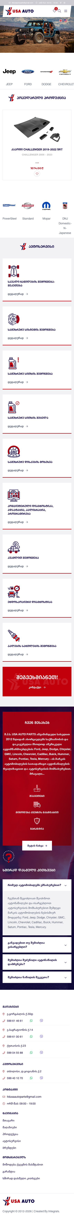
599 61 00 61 (15, 1036)
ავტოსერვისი (12, 1141)
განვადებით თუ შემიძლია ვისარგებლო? (26, 944)
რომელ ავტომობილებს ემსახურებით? (34, 885)
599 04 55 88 (15, 1052)
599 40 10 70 (15, 1078)
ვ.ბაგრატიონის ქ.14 (20, 1029)
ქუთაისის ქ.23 (16, 1045)
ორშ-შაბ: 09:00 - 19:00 (48, 3)
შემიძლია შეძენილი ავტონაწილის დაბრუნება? (32, 962)
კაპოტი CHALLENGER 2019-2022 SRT (37, 149)
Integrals (53, 1211)
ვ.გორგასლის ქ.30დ (20, 1014)
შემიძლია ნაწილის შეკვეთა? (28, 977)
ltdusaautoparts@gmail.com (22, 3)
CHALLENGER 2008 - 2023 (37, 154)
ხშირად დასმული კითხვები (21, 1178)
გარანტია (9, 1171)
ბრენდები (9, 1147)
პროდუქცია (10, 1134)
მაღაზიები (10, 1127)
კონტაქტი (35, 687)
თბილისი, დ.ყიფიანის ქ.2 (24, 1071)
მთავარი (8, 1120)
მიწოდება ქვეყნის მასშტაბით (23, 1164)
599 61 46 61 (15, 1020)
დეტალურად (16, 294)
